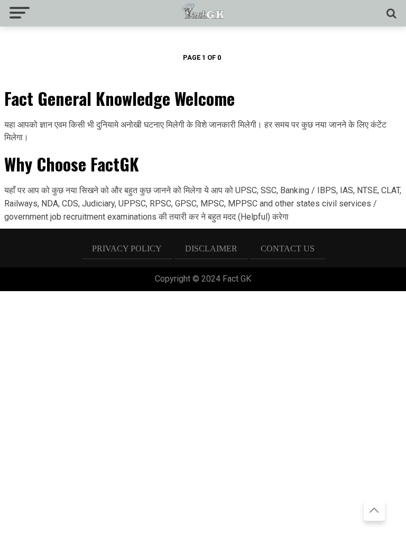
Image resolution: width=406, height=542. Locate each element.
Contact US (288, 248)
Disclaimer (211, 248)
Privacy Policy (127, 248)
